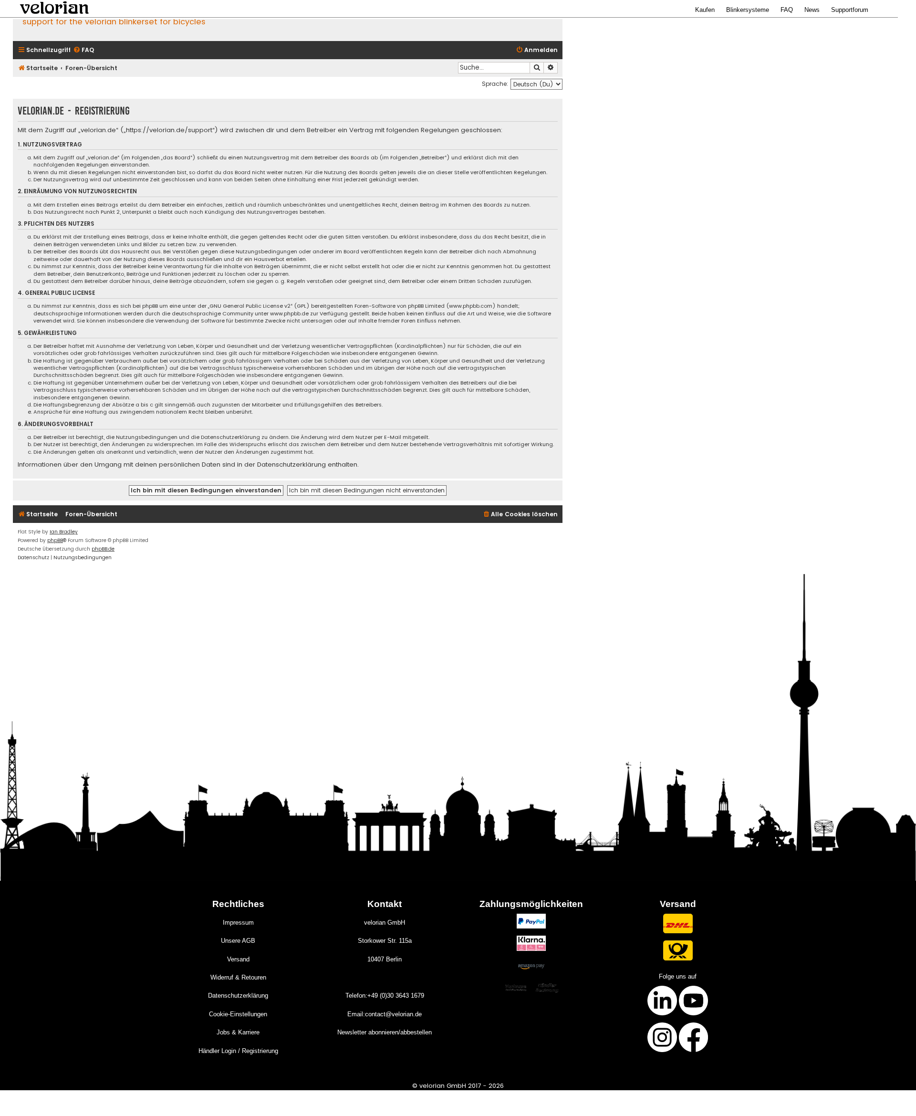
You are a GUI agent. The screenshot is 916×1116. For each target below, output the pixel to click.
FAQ (787, 9)
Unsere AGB (238, 940)
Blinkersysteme (747, 9)
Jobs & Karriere (238, 1032)
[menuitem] (83, 50)
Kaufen (705, 9)
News (812, 9)
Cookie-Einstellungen (238, 1014)
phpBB (55, 540)
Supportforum (849, 9)
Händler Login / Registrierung (238, 1050)
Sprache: (495, 84)
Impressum (238, 922)
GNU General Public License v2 (250, 306)
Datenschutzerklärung (238, 995)
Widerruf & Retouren (238, 977)
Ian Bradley (64, 531)
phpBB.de (103, 549)
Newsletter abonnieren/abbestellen (384, 1032)
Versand (238, 959)
